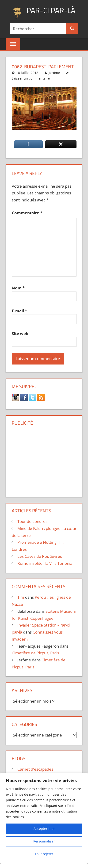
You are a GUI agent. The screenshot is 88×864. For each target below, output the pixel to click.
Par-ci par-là (51, 10)
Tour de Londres (32, 521)
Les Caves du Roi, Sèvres (39, 556)
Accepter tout (44, 828)
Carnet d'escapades (35, 769)
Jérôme (54, 72)
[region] (44, 818)
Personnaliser (44, 841)
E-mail (19, 311)
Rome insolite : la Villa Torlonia (44, 563)
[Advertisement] (44, 459)
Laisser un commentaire (31, 78)
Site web (20, 333)
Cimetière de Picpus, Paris (35, 653)
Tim (20, 597)
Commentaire (27, 212)
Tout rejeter (44, 854)
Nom (18, 288)
